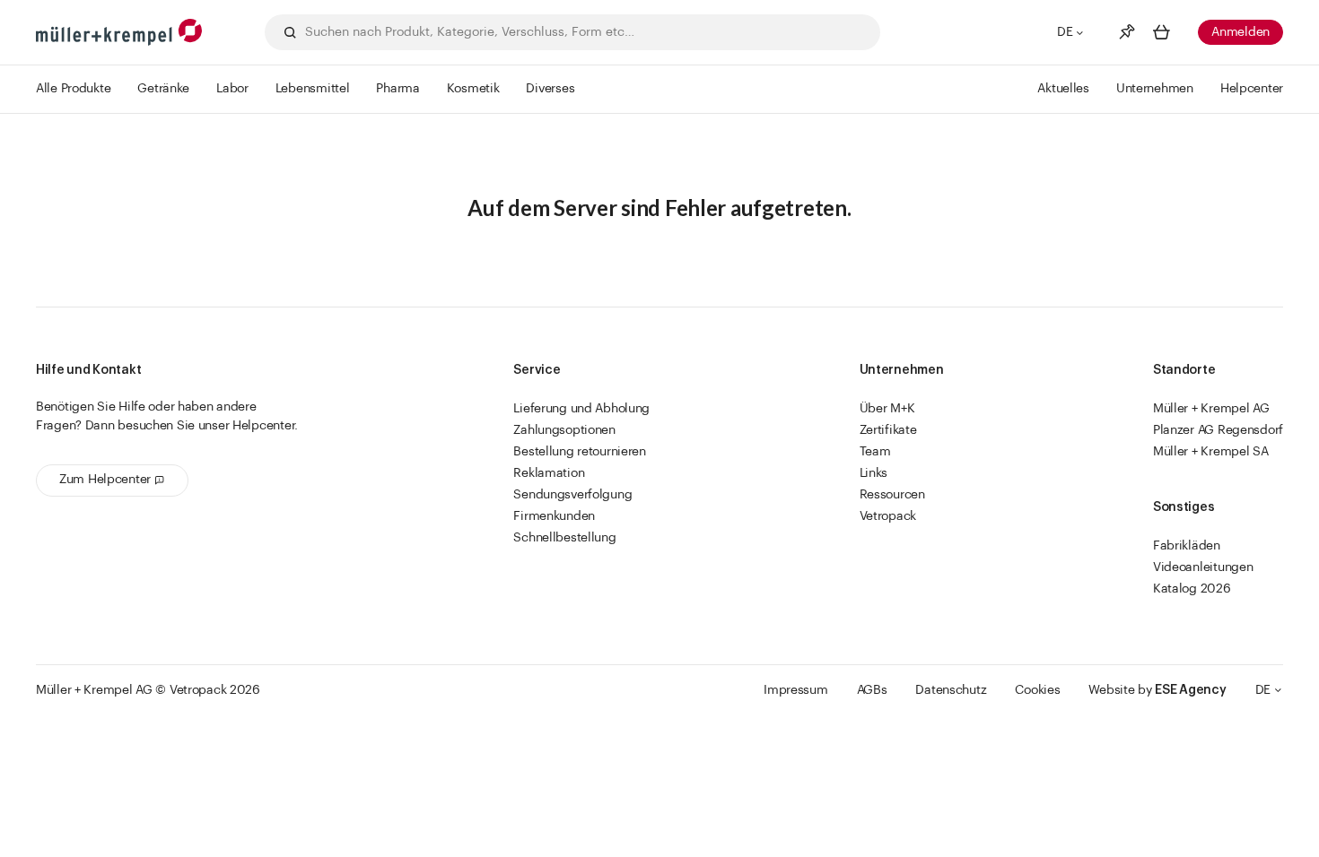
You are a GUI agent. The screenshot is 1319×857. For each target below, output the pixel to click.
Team (875, 452)
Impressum (795, 690)
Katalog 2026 (1192, 589)
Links (874, 473)
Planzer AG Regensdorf (1218, 430)
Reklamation (548, 473)
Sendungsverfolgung (572, 495)
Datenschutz (950, 690)
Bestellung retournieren (579, 452)
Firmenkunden (554, 516)
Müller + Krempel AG (1211, 409)
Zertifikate (888, 430)
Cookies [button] (1037, 690)
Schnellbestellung (564, 538)
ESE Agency (1190, 690)
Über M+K (887, 409)
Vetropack (888, 516)
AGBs (872, 690)
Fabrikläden (1186, 546)
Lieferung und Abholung (581, 409)
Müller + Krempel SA (1211, 452)
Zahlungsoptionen (564, 430)
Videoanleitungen (1203, 567)
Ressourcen (892, 495)
